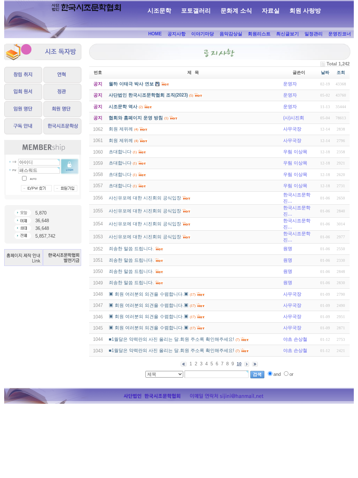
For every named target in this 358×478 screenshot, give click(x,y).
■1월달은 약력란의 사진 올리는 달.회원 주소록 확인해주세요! (171, 339)
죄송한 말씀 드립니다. (131, 248)
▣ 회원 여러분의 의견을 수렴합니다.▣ (148, 294)
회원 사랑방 (305, 10)
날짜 (325, 72)
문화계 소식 (236, 10)
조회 (341, 72)
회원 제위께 (121, 129)
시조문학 (159, 10)
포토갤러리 (196, 10)
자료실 (271, 10)
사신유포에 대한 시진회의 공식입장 (145, 198)
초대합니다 (120, 151)
